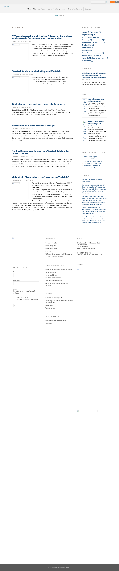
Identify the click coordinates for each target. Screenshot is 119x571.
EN (117, 2)
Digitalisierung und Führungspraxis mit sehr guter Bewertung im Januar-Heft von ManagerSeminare (94, 75)
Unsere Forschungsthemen (56, 9)
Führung (87, 40)
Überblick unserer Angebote (53, 298)
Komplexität (88, 42)
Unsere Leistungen (51, 248)
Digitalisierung (89, 35)
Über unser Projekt (39, 9)
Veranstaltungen (50, 308)
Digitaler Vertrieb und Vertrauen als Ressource (38, 104)
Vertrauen (87, 55)
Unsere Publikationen (75, 9)
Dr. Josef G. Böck (27, 41)
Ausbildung (95, 32)
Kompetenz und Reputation (93, 163)
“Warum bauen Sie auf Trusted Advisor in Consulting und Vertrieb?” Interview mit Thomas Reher (42, 37)
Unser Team (48, 251)
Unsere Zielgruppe (50, 246)
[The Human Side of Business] (6, 6)
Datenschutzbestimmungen (23, 299)
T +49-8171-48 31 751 (84, 253)
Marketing (100, 42)
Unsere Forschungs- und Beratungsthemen (58, 269)
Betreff (24, 291)
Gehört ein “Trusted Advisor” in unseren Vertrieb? (40, 177)
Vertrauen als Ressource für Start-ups (33, 125)
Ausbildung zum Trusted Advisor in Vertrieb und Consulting (59, 301)
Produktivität (88, 45)
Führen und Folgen (90, 37)
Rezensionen (88, 50)
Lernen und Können (91, 159)
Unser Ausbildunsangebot (93, 53)
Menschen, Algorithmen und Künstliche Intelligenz (57, 284)
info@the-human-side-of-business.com (90, 255)
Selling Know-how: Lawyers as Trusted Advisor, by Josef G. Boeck (40, 152)
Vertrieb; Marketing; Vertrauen (95, 58)
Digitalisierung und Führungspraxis (96, 100)
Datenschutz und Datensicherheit (55, 321)
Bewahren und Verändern (93, 161)
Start (28, 9)
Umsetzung (88, 9)
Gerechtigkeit (99, 40)
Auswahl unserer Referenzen (54, 257)
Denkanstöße (49, 305)
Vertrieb (97, 55)
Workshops (87, 61)
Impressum (48, 323)
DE (112, 2)
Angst (85, 32)
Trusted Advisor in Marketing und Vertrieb (36, 71)
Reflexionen (88, 48)
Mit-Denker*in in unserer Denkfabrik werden (59, 254)
